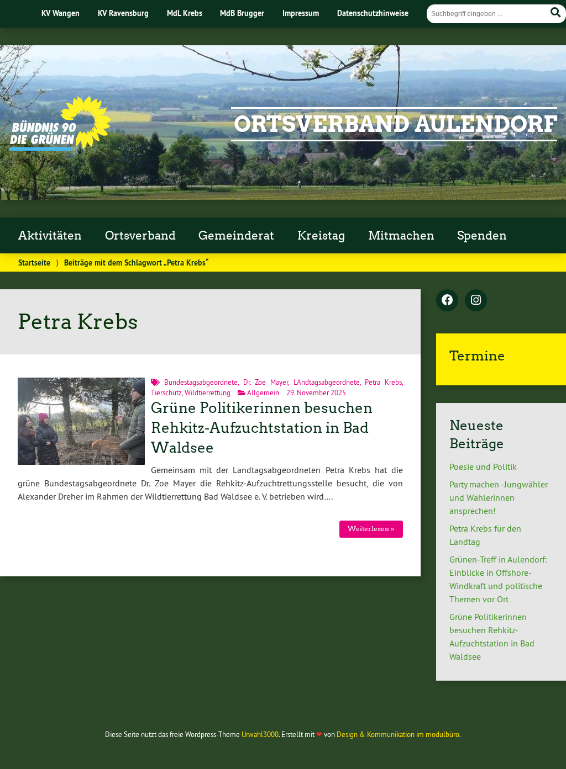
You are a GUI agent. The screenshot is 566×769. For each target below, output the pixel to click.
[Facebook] (447, 300)
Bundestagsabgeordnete (201, 382)
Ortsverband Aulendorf (395, 124)
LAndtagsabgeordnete (327, 382)
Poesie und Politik (483, 466)
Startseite (34, 262)
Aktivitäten (50, 236)
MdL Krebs (184, 13)
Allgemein (263, 392)
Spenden (482, 236)
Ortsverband (140, 236)
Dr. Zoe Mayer (265, 382)
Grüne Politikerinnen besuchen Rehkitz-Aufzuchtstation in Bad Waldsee (262, 428)
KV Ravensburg (123, 13)
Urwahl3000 (260, 734)
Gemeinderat (236, 236)
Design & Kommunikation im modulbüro (398, 734)
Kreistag (321, 236)
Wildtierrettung (207, 392)
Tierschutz (166, 392)
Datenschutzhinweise (372, 13)
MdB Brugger (242, 13)
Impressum (300, 13)
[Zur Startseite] (60, 147)
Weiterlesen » (371, 528)
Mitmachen (401, 236)
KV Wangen (60, 13)
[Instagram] (476, 300)
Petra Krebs (383, 382)
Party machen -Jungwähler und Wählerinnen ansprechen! (498, 497)
